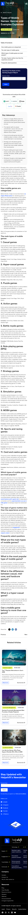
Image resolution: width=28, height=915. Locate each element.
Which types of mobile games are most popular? (12, 54)
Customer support (7, 667)
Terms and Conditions (21, 793)
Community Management (9, 707)
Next (26, 634)
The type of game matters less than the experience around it (12, 59)
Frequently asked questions (9, 63)
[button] (9, 629)
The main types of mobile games (10, 50)
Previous (3, 634)
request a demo (5, 533)
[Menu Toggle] (26, 4)
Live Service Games (6, 29)
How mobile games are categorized (11, 47)
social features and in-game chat (10, 499)
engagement (16, 527)
